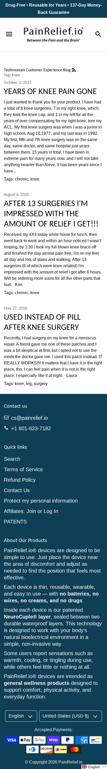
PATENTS (15, 522)
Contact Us (17, 490)
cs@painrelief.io (29, 418)
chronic (21, 179)
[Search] (98, 34)
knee (34, 179)
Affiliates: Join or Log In (31, 511)
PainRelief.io (70, 762)
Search (12, 459)
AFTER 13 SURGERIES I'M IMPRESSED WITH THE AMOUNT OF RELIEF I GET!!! (51, 213)
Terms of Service (23, 469)
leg (29, 383)
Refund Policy (20, 480)
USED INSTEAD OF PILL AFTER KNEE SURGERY (42, 322)
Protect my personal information (41, 501)
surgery (41, 383)
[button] (94, 767)
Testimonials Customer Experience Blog (38, 69)
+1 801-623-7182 (31, 428)
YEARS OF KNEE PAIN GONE (50, 91)
